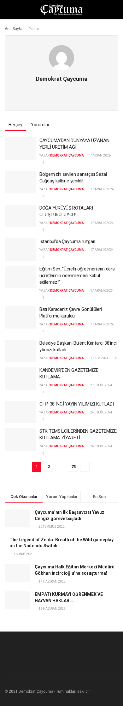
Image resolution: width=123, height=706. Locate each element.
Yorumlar (40, 124)
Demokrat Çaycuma (67, 155)
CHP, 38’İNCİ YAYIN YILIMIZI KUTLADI (76, 404)
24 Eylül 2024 (101, 412)
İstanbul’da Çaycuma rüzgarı (67, 241)
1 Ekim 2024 (99, 358)
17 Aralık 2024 (102, 189)
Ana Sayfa (13, 29)
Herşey (15, 124)
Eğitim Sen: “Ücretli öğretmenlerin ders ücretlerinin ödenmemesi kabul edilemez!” (76, 275)
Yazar (34, 29)
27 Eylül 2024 (101, 385)
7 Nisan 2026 (100, 155)
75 (73, 466)
